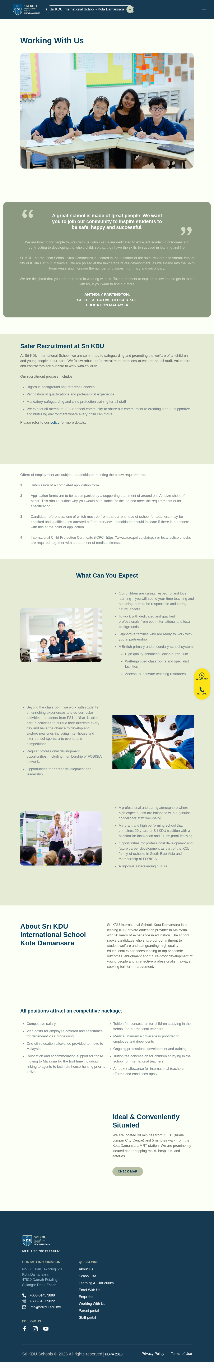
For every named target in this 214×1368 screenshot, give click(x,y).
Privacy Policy (153, 1353)
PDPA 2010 (113, 1354)
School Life (87, 1276)
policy (55, 422)
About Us (86, 1269)
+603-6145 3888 (42, 1295)
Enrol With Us (90, 1290)
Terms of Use (181, 1353)
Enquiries (86, 1297)
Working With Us (92, 1304)
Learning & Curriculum (96, 1283)
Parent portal (89, 1310)
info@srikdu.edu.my (45, 1307)
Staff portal (87, 1317)
